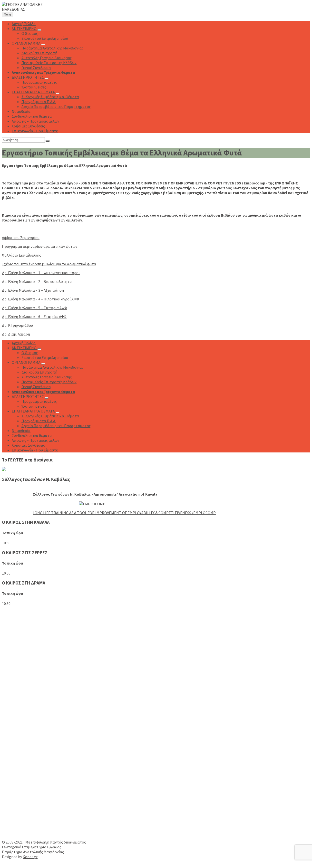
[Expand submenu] (39, 30)
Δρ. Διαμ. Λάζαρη (16, 334)
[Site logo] (32, 9)
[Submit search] (47, 141)
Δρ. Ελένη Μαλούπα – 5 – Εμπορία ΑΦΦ (34, 307)
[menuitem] (24, 23)
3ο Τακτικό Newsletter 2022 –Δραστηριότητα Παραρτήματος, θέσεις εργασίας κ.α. (85, 707)
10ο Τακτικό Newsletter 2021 (37, 728)
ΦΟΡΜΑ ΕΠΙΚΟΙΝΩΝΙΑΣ (22, 833)
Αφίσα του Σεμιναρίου (20, 237)
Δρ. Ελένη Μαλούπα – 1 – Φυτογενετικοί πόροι (41, 272)
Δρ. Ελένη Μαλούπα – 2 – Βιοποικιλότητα (37, 281)
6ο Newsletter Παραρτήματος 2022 (42, 667)
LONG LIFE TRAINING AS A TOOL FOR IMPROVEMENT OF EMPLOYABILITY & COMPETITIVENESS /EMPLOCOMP (124, 512)
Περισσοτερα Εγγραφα (21, 771)
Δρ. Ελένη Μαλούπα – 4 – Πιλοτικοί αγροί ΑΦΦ (40, 299)
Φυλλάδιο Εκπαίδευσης (21, 255)
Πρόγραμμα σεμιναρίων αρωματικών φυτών (39, 246)
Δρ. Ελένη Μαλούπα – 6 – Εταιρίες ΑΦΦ (34, 316)
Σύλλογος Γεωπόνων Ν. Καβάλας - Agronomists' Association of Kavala (95, 494)
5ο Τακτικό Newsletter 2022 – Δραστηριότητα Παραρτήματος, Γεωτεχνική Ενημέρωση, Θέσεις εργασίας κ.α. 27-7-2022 (116, 687)
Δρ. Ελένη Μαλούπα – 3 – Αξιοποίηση (33, 290)
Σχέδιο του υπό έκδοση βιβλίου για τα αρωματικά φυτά (49, 263)
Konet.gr (30, 856)
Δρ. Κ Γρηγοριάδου (17, 325)
